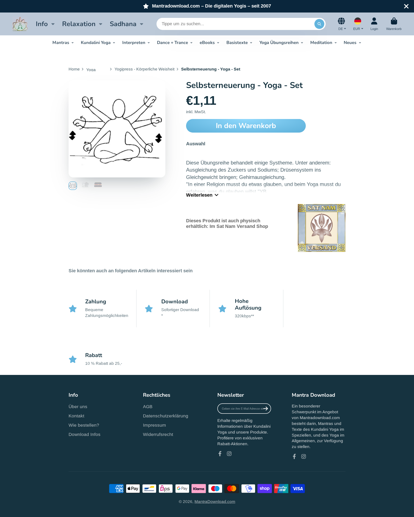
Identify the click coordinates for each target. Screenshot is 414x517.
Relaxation (79, 23)
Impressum (154, 425)
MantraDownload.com (214, 501)
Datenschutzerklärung (165, 415)
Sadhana (123, 23)
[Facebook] (220, 453)
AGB (147, 406)
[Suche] (319, 24)
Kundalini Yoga (96, 42)
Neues (350, 42)
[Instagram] (229, 453)
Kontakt (76, 415)
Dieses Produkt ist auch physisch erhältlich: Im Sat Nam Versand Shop (227, 223)
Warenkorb (393, 23)
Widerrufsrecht (158, 434)
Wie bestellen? (84, 425)
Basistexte (237, 42)
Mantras (60, 42)
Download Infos (84, 434)
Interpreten (133, 42)
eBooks (207, 42)
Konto (374, 23)
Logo (20, 24)
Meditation (321, 42)
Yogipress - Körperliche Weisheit (144, 69)
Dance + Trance (172, 42)
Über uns (78, 406)
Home (74, 69)
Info (42, 23)
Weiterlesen (199, 195)
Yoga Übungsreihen (279, 42)
